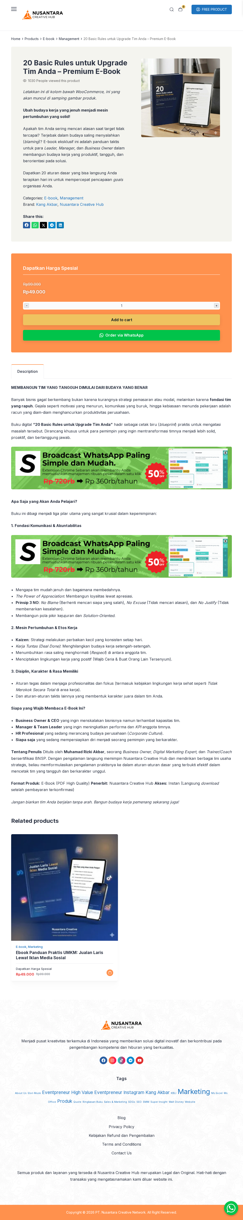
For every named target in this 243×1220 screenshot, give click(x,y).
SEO (139, 1101)
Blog (121, 1117)
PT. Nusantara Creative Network (120, 1212)
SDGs (131, 1101)
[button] (180, 99)
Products (32, 39)
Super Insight (159, 1101)
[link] (26, 225)
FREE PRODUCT (214, 9)
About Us (21, 1093)
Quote (77, 1101)
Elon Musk (34, 1093)
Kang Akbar (46, 204)
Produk (64, 1101)
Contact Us (122, 1153)
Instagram (133, 1092)
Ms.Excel (217, 1093)
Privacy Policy (121, 1126)
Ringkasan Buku (93, 1101)
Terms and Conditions (121, 1144)
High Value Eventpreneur (96, 1092)
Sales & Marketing (115, 1101)
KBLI (173, 1093)
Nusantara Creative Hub (82, 204)
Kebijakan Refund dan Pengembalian (121, 1135)
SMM (146, 1101)
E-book (49, 39)
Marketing (194, 1091)
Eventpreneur (56, 1092)
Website (190, 1101)
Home (15, 39)
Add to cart (121, 319)
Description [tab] (27, 371)
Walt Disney (176, 1101)
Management (69, 39)
